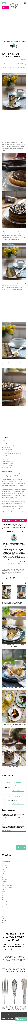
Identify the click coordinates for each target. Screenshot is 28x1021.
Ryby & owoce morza (7, 906)
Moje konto (7, 969)
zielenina (7, 782)
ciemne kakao (6, 568)
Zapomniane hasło (19, 968)
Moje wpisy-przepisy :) (14, 563)
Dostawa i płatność (19, 969)
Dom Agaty (19, 956)
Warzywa (4, 920)
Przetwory (4, 904)
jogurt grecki (15, 569)
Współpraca (21, 959)
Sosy (3, 910)
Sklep (3, 968)
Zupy (3, 922)
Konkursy (6, 959)
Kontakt (9, 960)
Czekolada (10, 67)
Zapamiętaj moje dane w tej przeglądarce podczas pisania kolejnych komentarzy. (13, 826)
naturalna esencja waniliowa (13, 571)
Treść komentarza (6, 830)
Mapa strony (18, 960)
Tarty (3, 916)
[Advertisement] (14, 24)
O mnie (13, 959)
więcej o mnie (22, 561)
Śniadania (4, 908)
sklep (5, 7)
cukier (13, 568)
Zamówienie (21, 971)
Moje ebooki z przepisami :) (14, 520)
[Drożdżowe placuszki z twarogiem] (21, 592)
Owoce (3, 893)
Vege (3, 918)
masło (9, 570)
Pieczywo (4, 895)
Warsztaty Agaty (19, 957)
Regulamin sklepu (9, 971)
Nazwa (4, 817)
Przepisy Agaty (9, 956)
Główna (4, 41)
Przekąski (4, 901)
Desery (17, 67)
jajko (8, 569)
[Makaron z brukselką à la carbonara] (6, 592)
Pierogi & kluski (5, 897)
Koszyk (9, 968)
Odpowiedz (18, 790)
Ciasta (8, 41)
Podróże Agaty (7, 957)
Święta (3, 914)
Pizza (3, 899)
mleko (14, 570)
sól (9, 573)
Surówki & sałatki (6, 912)
